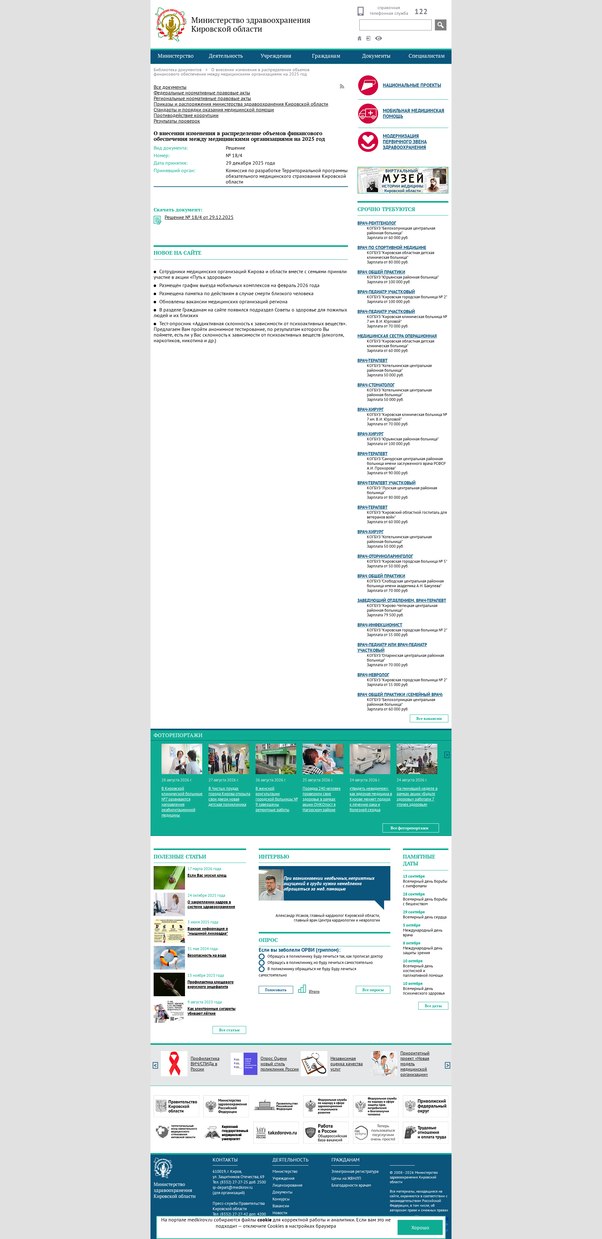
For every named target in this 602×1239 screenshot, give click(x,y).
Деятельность (226, 55)
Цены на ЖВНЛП (346, 1178)
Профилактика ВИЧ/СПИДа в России (205, 1064)
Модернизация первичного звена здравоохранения (405, 141)
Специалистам (427, 55)
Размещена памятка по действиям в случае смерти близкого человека (236, 293)
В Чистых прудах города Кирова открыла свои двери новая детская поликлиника (229, 796)
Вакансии (280, 1206)
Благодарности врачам (351, 1185)
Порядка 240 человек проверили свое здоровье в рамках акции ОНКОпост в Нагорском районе (322, 799)
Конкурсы (281, 1199)
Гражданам (326, 55)
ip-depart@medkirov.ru (233, 1187)
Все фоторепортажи (409, 828)
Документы (376, 55)
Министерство (175, 55)
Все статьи (229, 1030)
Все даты (433, 1005)
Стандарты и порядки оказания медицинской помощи (214, 109)
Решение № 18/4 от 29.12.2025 (199, 217)
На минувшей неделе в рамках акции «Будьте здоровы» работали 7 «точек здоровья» (417, 796)
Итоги (314, 991)
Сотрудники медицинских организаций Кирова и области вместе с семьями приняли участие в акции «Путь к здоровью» (250, 274)
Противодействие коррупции (186, 115)
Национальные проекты (412, 85)
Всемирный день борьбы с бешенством (425, 901)
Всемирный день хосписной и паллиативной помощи (423, 970)
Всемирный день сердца (424, 917)
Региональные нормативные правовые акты (202, 98)
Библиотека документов (178, 69)
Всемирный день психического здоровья (424, 991)
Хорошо (420, 1227)
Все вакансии (429, 718)
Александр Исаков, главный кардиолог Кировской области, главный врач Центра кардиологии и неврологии (328, 918)
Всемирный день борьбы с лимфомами (425, 884)
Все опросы (373, 989)
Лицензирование (287, 1185)
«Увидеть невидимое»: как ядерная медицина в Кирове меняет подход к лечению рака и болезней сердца (371, 799)
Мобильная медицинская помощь (413, 113)
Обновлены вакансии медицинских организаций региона (223, 301)
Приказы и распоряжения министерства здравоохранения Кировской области (241, 104)
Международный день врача (422, 933)
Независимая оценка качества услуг (346, 1064)
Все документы (170, 87)
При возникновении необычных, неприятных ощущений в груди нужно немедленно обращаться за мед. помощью (329, 883)
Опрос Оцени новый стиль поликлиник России (280, 1064)
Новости (279, 1212)
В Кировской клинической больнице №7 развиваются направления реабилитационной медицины (182, 802)
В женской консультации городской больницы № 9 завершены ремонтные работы (277, 799)
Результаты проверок (177, 121)
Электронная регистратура (354, 1171)
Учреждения (276, 55)
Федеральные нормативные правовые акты (202, 92)
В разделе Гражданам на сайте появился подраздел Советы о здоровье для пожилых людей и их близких (250, 312)
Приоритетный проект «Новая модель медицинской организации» (415, 1063)
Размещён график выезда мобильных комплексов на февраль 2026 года (239, 285)
